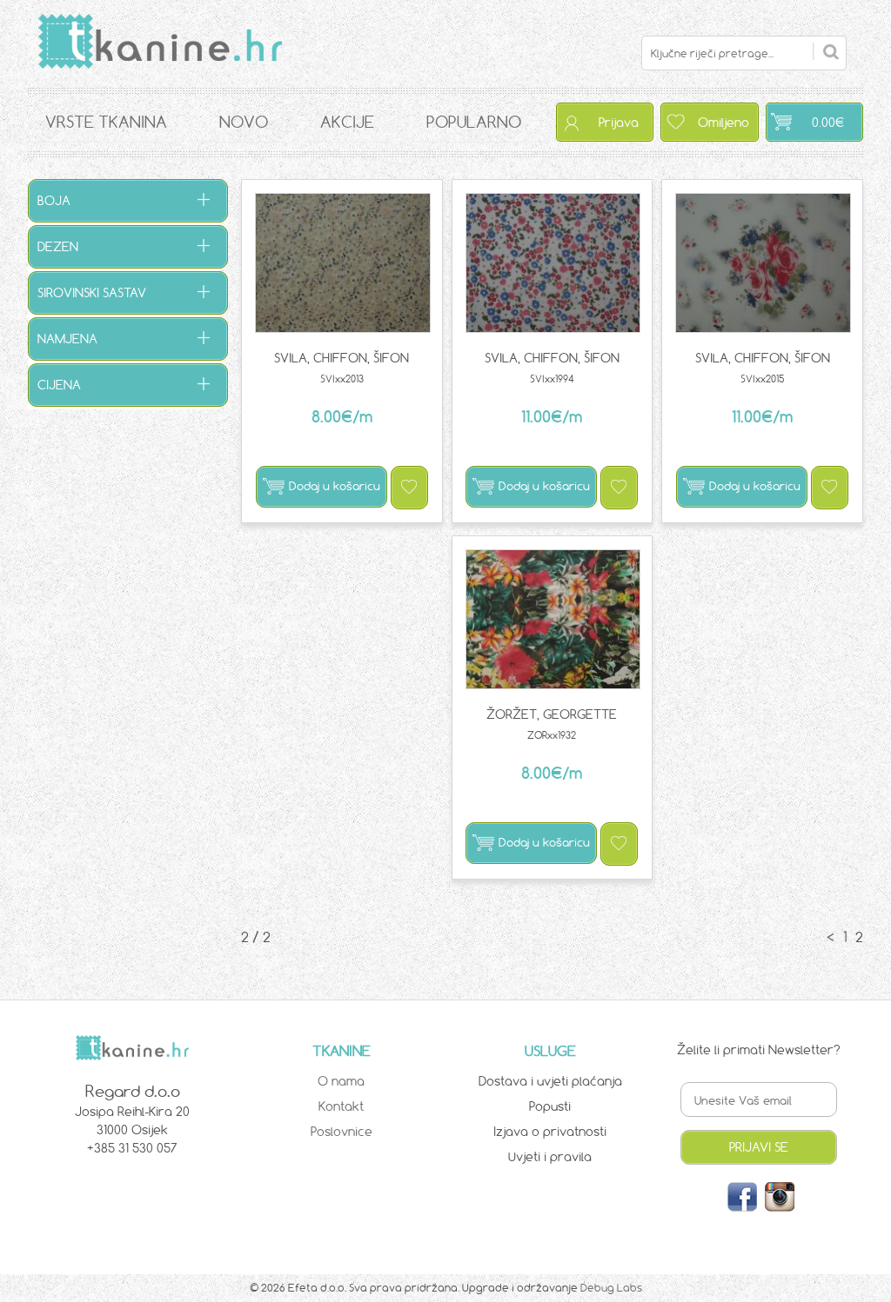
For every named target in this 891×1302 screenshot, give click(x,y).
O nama (341, 1081)
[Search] (826, 51)
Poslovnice (341, 1131)
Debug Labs (611, 1287)
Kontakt (341, 1106)
